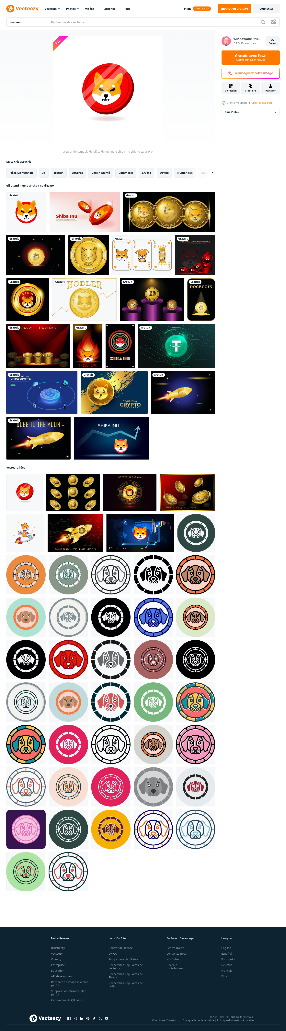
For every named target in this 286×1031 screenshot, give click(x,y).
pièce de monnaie (21, 173)
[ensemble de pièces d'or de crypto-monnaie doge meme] (73, 492)
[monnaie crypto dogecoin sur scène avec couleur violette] (152, 299)
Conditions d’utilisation (165, 1020)
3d (43, 173)
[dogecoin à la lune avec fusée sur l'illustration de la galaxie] (38, 438)
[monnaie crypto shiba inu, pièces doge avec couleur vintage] (120, 346)
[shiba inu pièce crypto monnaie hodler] (84, 299)
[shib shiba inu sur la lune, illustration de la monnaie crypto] (75, 533)
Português (228, 959)
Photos (71, 9)
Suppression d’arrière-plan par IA (68, 992)
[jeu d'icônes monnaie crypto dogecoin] (142, 255)
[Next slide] (209, 173)
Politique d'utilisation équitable (235, 1020)
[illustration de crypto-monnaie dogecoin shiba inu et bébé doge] (38, 346)
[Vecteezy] (22, 9)
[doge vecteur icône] (196, 533)
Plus (127, 9)
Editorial (109, 9)
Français (226, 970)
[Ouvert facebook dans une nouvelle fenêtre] (69, 1018)
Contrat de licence (121, 948)
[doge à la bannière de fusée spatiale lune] (183, 392)
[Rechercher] (263, 22)
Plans (187, 8)
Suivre (272, 43)
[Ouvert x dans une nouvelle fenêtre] (100, 1018)
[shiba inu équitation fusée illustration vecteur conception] (25, 533)
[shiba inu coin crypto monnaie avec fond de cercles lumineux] (129, 492)
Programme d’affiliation (124, 959)
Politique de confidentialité (198, 1020)
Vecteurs (51, 9)
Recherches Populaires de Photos (126, 975)
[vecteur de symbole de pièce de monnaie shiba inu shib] (26, 212)
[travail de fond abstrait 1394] (140, 533)
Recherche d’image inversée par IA (69, 983)
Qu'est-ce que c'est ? (262, 102)
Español (226, 953)
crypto (146, 173)
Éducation (57, 970)
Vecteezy (57, 953)
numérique (185, 173)
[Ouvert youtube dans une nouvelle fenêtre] (106, 1018)
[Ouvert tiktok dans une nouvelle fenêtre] (94, 1018)
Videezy (56, 959)
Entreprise (58, 965)
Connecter (266, 8)
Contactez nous (176, 953)
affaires (77, 173)
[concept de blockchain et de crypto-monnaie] (41, 392)
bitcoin (58, 173)
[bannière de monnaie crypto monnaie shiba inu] (187, 492)
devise (164, 173)
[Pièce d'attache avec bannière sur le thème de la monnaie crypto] (176, 346)
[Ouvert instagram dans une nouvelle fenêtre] (75, 1018)
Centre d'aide (175, 948)
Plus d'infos (232, 112)
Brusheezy (58, 948)
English (226, 948)
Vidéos (89, 9)
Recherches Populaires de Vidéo (126, 984)
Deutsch (226, 965)
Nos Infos (172, 959)
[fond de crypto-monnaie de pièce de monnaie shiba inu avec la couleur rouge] (195, 255)
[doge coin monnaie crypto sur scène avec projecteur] (201, 299)
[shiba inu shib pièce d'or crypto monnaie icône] (27, 299)
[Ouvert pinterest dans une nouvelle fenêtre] (87, 1018)
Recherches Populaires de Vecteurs (126, 966)
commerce (126, 173)
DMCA (113, 953)
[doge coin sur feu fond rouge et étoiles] (35, 255)
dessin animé (100, 173)
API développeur (62, 976)
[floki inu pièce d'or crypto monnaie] (88, 255)
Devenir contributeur (174, 966)
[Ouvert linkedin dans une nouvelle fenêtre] (81, 1018)
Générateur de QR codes (67, 1000)
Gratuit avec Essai (250, 57)
